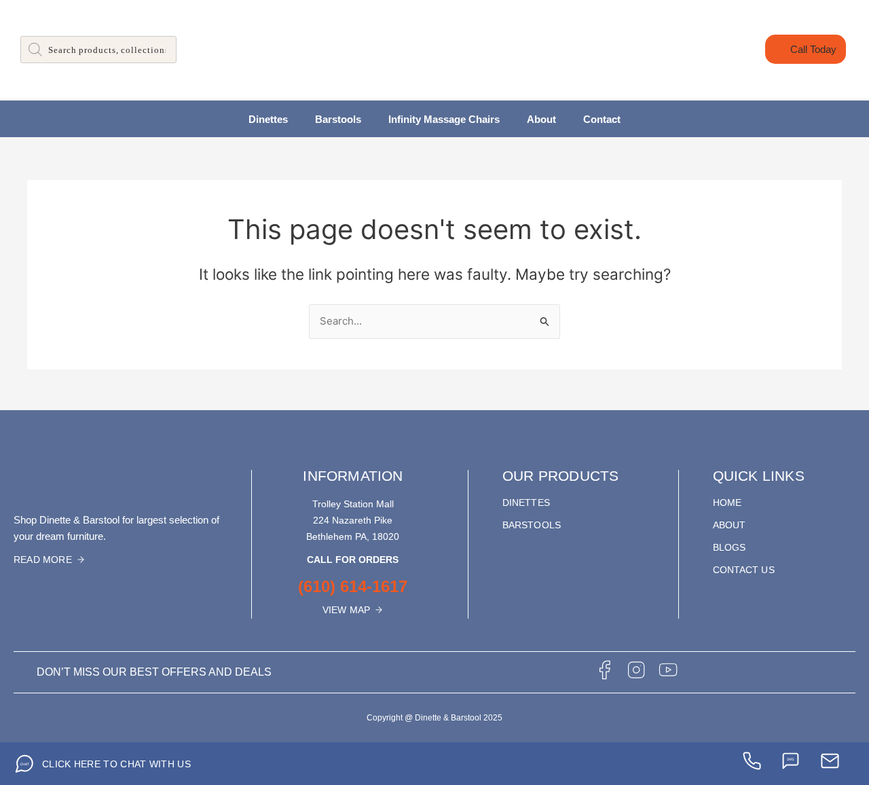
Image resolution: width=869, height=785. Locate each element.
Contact (602, 119)
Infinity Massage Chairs (444, 119)
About (541, 119)
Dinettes (268, 119)
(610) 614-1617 (352, 586)
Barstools (338, 119)
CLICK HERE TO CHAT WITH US (116, 764)
